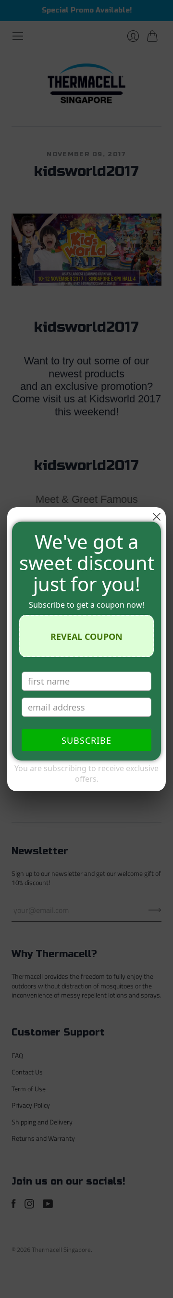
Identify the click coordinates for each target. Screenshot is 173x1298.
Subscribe (86, 740)
